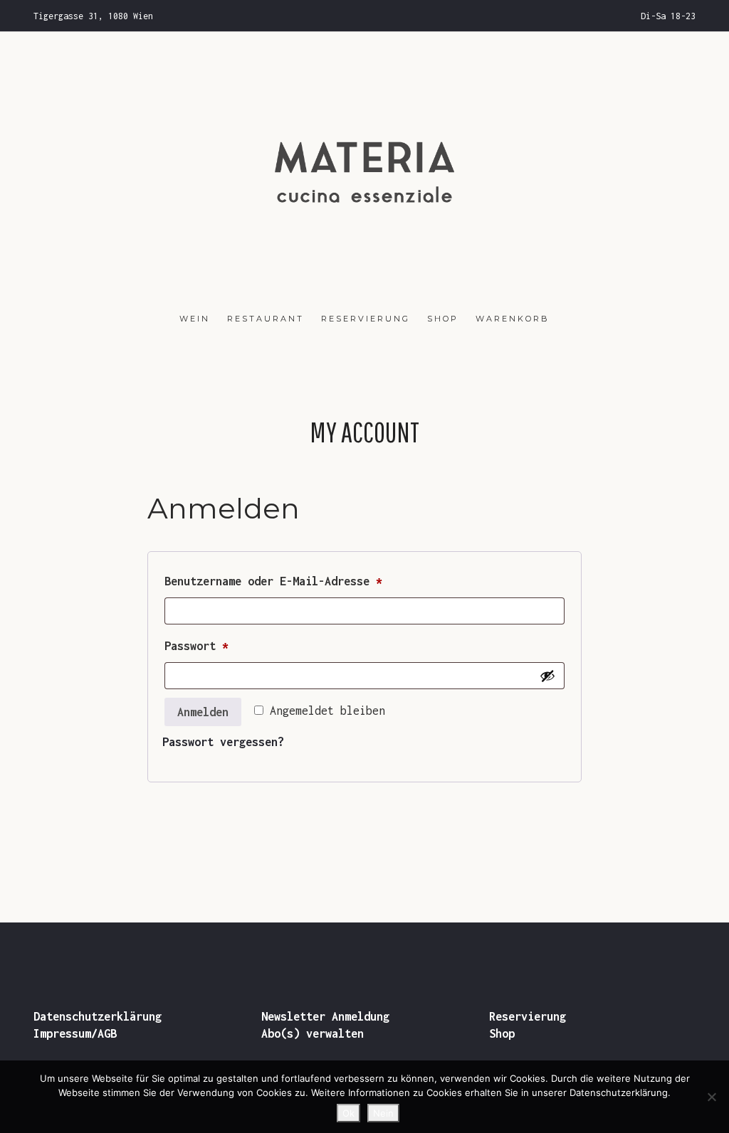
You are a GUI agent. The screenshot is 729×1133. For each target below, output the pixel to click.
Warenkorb (513, 319)
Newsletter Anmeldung (325, 1016)
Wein (194, 319)
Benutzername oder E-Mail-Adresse (311, 580)
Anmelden (203, 712)
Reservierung (365, 319)
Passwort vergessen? (223, 741)
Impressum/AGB (75, 1033)
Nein (383, 1113)
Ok (348, 1113)
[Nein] (711, 1097)
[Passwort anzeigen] (547, 675)
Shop (442, 319)
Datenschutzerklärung (97, 1016)
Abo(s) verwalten (312, 1033)
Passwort (234, 645)
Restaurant (265, 319)
